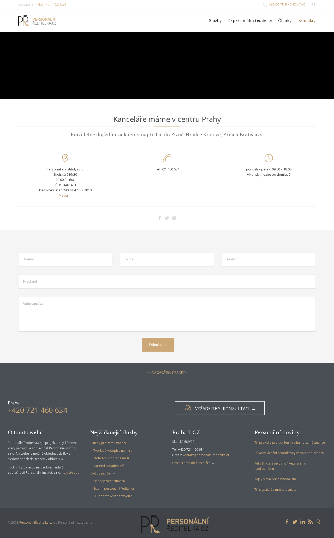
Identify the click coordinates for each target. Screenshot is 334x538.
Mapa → (65, 195)
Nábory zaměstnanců (109, 481)
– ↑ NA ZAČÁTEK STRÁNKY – (167, 372)
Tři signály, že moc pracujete (275, 489)
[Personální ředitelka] (37, 20)
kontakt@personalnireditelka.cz (206, 455)
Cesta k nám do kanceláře (191, 463)
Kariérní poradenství (108, 465)
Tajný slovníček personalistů (275, 479)
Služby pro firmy (103, 473)
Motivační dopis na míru (111, 458)
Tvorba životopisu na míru (112, 450)
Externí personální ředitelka (113, 488)
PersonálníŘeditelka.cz (35, 522)
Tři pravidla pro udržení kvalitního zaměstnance (289, 442)
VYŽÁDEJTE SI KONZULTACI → (286, 4)
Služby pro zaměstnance (109, 443)
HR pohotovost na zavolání (113, 496)
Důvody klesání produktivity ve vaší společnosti (289, 453)
